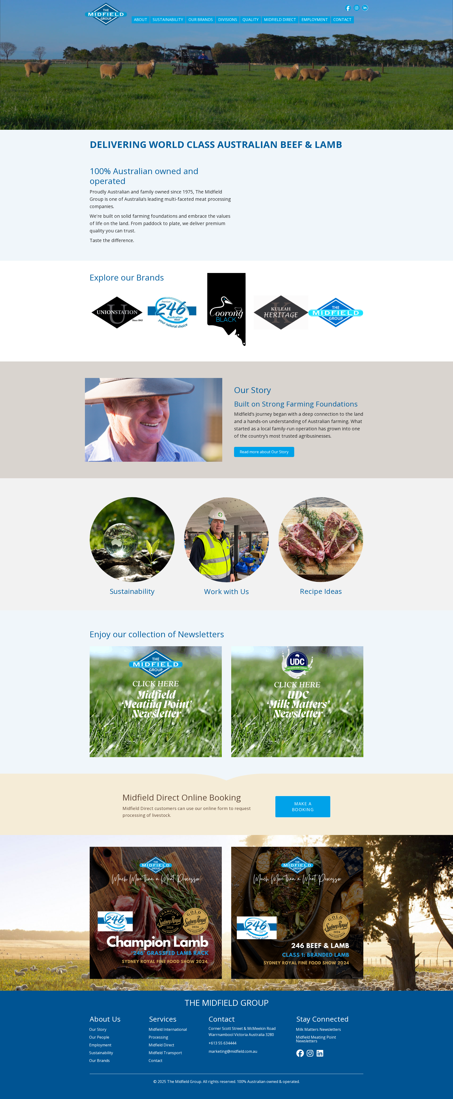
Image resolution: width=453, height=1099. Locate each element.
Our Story (97, 1029)
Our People (99, 1037)
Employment (100, 1045)
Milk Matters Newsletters (318, 1029)
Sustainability (132, 591)
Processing (158, 1037)
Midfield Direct (161, 1045)
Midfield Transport (165, 1052)
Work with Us (226, 591)
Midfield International (168, 1029)
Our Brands (99, 1060)
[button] (348, 8)
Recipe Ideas (321, 591)
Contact (155, 1060)
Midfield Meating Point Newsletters (316, 1039)
